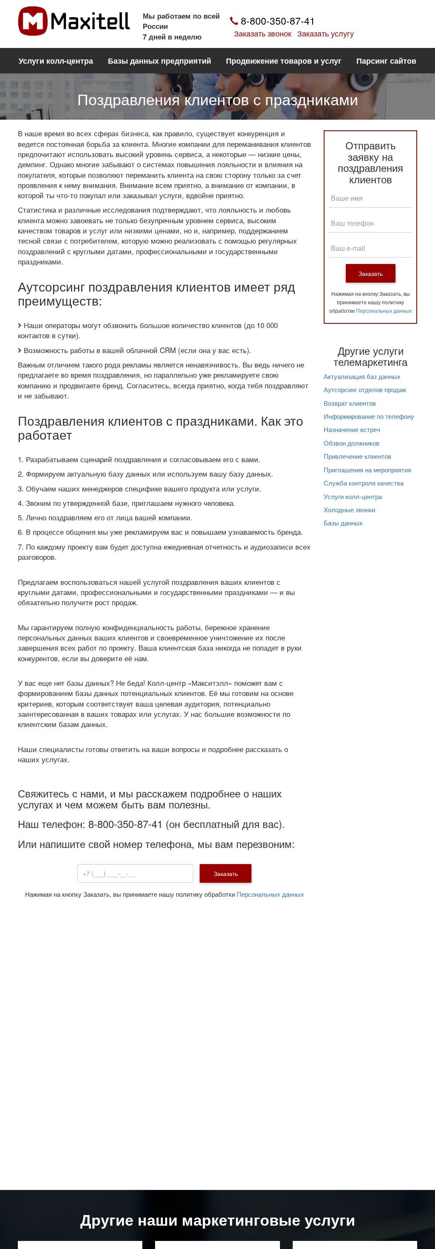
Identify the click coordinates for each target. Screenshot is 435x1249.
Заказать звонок (262, 33)
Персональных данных (270, 894)
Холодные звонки (349, 509)
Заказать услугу (325, 33)
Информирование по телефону (369, 416)
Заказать (371, 273)
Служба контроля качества (364, 482)
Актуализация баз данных (362, 376)
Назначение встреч (352, 429)
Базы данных (343, 522)
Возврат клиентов (350, 403)
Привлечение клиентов (357, 456)
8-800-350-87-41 (276, 21)
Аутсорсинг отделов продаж (365, 389)
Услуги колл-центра (353, 496)
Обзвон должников (351, 442)
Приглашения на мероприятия (367, 469)
